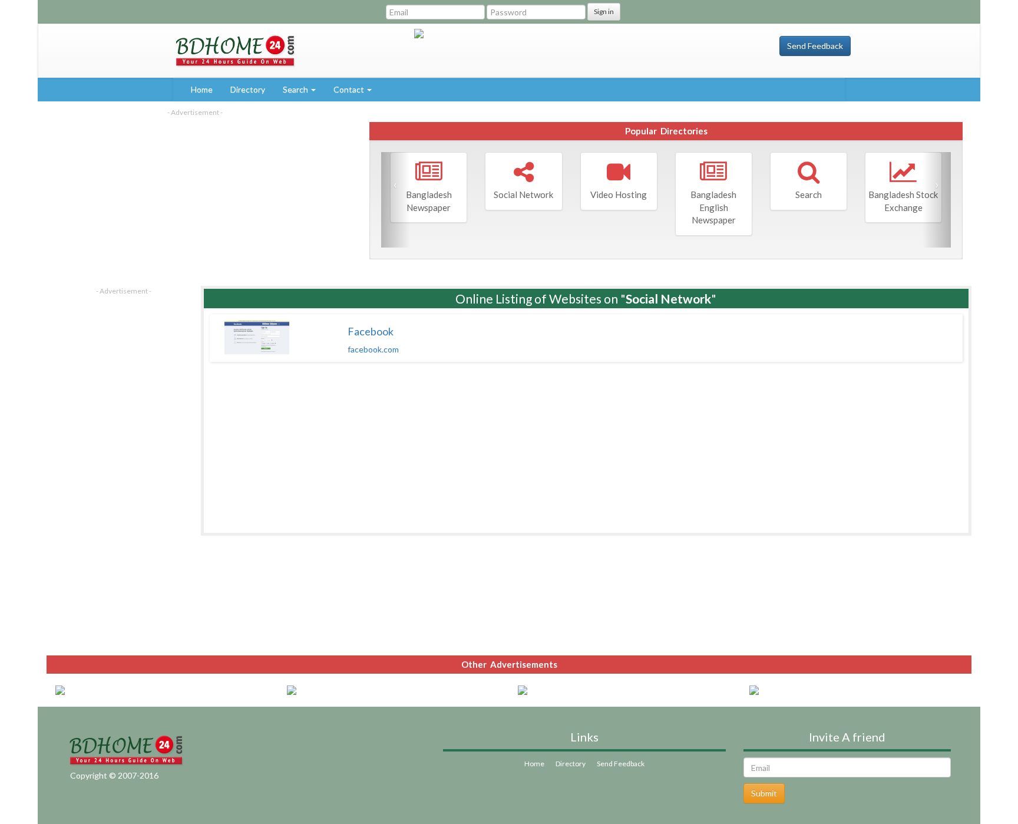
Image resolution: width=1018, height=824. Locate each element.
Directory (247, 89)
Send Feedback (815, 46)
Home (202, 89)
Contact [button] (349, 89)
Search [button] (296, 89)
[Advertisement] (195, 199)
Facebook (371, 331)
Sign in (604, 11)
